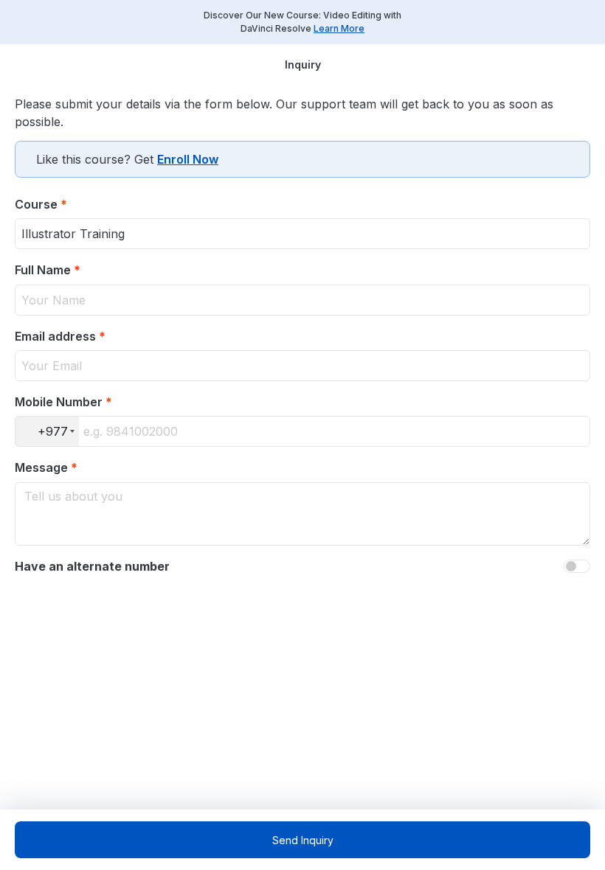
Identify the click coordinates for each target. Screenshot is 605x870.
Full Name (47, 269)
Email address (60, 336)
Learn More (339, 28)
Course (41, 204)
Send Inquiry (302, 840)
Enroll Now (187, 159)
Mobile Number (63, 401)
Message (46, 467)
